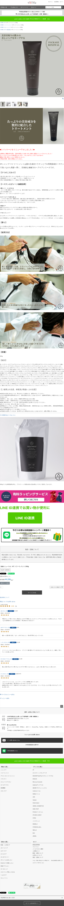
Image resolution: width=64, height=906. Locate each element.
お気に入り (15, 7)
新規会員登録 (36, 844)
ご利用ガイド (36, 851)
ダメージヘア (7, 27)
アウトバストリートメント (8, 776)
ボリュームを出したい (6, 860)
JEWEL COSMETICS (38, 806)
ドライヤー (3, 779)
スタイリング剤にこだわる (8, 872)
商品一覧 (4, 7)
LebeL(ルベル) (36, 791)
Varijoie (34, 800)
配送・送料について (38, 853)
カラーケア (3, 851)
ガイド (34, 841)
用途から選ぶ (4, 766)
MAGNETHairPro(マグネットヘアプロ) (43, 776)
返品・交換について (38, 857)
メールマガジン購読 (38, 849)
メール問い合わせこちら (13, 740)
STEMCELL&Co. (37, 827)
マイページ (25, 7)
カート (61, 1)
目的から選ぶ (4, 841)
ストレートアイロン (6, 782)
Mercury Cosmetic (37, 782)
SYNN (34, 818)
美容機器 (3, 788)
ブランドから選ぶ (37, 766)
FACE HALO (36, 803)
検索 (62, 7)
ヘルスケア (3, 875)
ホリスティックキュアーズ (40, 773)
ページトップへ (61, 706)
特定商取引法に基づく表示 (8, 897)
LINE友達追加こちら (12, 750)
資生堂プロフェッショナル (40, 788)
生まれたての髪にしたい (7, 863)
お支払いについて (37, 855)
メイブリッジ (36, 821)
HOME (1, 22)
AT (5, 22)
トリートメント (8, 25)
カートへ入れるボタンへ (32, 903)
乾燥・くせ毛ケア (5, 845)
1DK (34, 797)
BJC (34, 833)
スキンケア (3, 791)
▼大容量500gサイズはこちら (8, 415)
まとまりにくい (5, 857)
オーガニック (4, 869)
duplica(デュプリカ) (38, 785)
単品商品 (9, 29)
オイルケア (3, 854)
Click (32, 761)
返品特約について (4, 597)
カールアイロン (5, 785)
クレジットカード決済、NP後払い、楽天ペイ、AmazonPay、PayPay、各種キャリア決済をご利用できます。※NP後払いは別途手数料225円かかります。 (34, 727)
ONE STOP (36, 809)
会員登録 (57, 1)
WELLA (35, 830)
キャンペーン (4, 878)
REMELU (35, 824)
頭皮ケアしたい (5, 866)
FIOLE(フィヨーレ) (38, 812)
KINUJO (35, 779)
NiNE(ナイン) (36, 794)
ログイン (51, 1)
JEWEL (34, 836)
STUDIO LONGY (37, 815)
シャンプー (3, 770)
